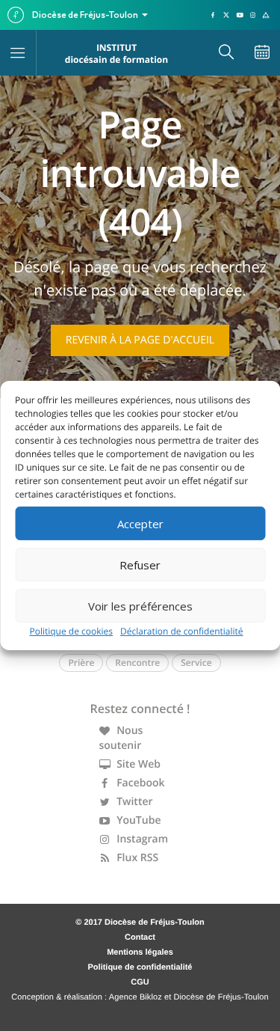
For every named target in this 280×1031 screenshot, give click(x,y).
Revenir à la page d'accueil (140, 340)
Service (196, 662)
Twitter (133, 802)
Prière (81, 662)
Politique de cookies (71, 631)
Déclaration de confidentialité (181, 631)
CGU (140, 982)
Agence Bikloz (135, 997)
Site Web (137, 764)
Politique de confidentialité (140, 967)
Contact (140, 937)
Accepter (140, 523)
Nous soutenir (121, 738)
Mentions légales (140, 952)
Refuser (140, 564)
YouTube (137, 820)
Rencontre (137, 662)
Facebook (139, 783)
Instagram (141, 839)
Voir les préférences (140, 606)
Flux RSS (136, 858)
